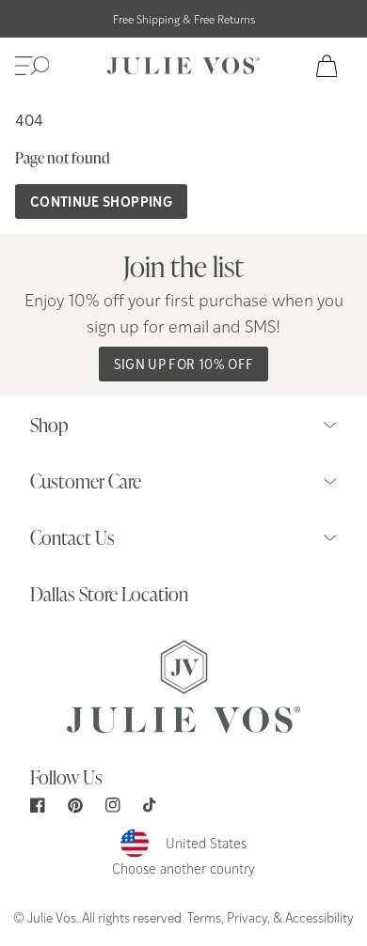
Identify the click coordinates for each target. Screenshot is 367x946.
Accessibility (319, 916)
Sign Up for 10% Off (184, 364)
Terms (204, 916)
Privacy (247, 916)
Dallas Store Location (109, 593)
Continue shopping (101, 201)
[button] (32, 65)
